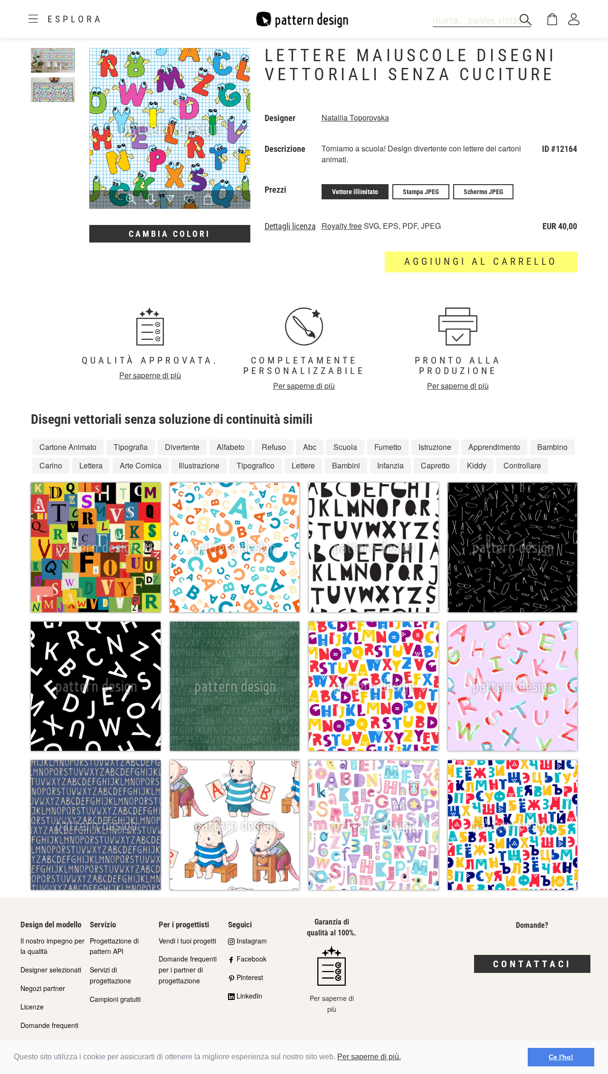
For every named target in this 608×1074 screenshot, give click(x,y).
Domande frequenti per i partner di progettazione (188, 969)
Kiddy (476, 465)
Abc (309, 446)
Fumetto (387, 446)
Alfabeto (231, 446)
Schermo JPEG (483, 192)
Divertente (182, 446)
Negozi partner (42, 988)
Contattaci (532, 964)
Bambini (346, 465)
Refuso (274, 446)
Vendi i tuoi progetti (187, 940)
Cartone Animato (67, 446)
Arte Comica (141, 465)
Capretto (435, 465)
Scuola (345, 446)
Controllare (522, 465)
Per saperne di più (150, 375)
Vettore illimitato (355, 192)
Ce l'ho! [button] (561, 1057)
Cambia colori (169, 234)
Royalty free (342, 225)
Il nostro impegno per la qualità (52, 946)
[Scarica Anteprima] (150, 200)
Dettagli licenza (290, 226)
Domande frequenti (49, 1025)
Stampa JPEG (421, 192)
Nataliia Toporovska (355, 117)
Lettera (91, 465)
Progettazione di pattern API (114, 946)
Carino (50, 465)
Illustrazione (199, 465)
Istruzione (434, 446)
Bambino (552, 446)
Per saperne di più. (369, 1057)
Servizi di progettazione (110, 975)
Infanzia (390, 465)
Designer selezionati (50, 969)
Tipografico (256, 465)
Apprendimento (494, 446)
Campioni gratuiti (115, 999)
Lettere (303, 465)
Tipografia (131, 446)
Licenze (32, 1006)
